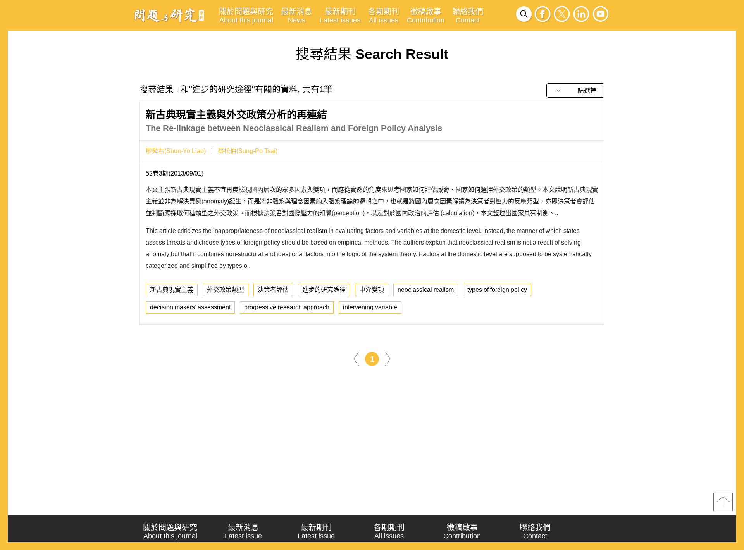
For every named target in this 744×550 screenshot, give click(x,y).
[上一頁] (356, 358)
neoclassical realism (426, 289)
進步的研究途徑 (324, 289)
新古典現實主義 (171, 289)
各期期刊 (383, 15)
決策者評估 (273, 289)
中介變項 (371, 289)
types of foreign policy (497, 289)
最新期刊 (340, 15)
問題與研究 (169, 15)
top (723, 502)
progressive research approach (286, 307)
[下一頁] (388, 358)
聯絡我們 (467, 15)
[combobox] (575, 90)
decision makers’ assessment (190, 307)
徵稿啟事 (425, 15)
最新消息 (296, 15)
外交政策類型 (225, 289)
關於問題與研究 (246, 15)
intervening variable (370, 307)
